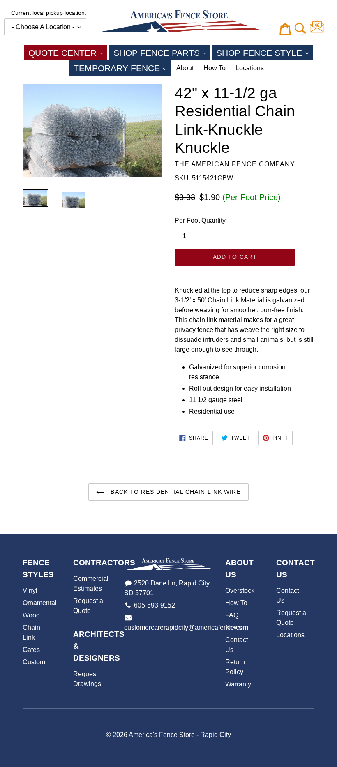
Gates (31, 649)
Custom (34, 662)
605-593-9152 (154, 605)
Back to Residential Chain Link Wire (174, 491)
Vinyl (30, 590)
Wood (31, 615)
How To (214, 67)
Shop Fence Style (264, 53)
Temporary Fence (122, 68)
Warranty (238, 684)
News (233, 627)
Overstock (239, 590)
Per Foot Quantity (200, 220)
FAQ (231, 615)
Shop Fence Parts (161, 53)
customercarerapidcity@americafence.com (186, 627)
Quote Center (67, 53)
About (185, 67)
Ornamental (40, 602)
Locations (249, 67)
